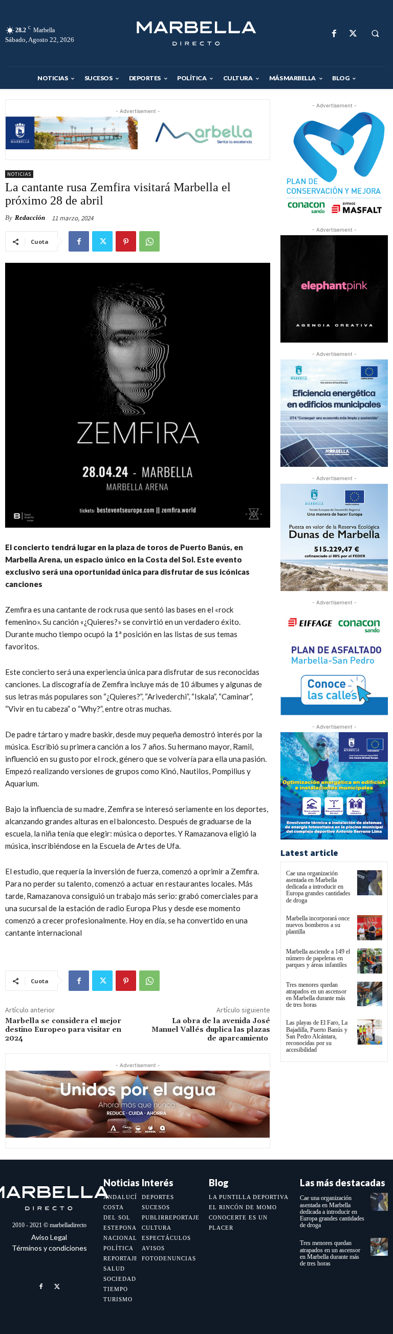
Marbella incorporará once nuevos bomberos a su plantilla (318, 925)
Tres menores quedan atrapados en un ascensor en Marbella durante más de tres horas (316, 995)
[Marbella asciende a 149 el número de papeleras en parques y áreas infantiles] (369, 961)
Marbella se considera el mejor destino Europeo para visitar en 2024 (63, 1029)
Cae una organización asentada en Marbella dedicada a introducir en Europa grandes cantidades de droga (318, 887)
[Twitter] (353, 33)
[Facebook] (334, 33)
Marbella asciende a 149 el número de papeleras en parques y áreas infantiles (318, 958)
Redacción (30, 217)
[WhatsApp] (149, 241)
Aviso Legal (49, 1237)
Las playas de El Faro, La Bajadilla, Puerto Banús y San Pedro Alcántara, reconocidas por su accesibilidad (316, 1036)
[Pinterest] (126, 241)
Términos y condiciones (49, 1247)
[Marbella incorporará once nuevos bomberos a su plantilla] (369, 927)
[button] (375, 34)
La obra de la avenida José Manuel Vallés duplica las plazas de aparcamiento (210, 1029)
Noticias (19, 174)
